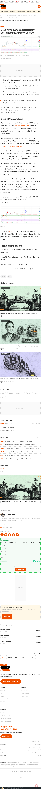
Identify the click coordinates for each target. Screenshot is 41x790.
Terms (20, 777)
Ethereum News (21, 11)
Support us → (6, 736)
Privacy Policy (24, 690)
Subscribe (7, 616)
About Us (2, 690)
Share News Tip (4, 699)
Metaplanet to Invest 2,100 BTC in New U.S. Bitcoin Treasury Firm (19, 313)
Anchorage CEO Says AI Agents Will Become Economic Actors (20, 459)
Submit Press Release (5, 718)
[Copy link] (17, 534)
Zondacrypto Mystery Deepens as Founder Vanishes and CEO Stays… (21, 452)
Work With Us (3, 702)
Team (1, 693)
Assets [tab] (17, 657)
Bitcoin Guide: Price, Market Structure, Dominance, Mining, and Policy (20, 15)
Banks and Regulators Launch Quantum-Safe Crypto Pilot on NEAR (21, 444)
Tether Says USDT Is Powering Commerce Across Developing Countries (22, 448)
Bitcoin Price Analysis (8, 427)
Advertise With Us (5, 715)
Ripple (3, 397)
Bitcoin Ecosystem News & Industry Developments (11, 17)
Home (1, 15)
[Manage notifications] (36, 785)
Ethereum (29, 393)
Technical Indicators (8, 430)
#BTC (9, 276)
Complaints (24, 699)
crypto (36, 393)
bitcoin (2, 469)
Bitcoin (2, 423)
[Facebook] (5, 534)
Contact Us (3, 696)
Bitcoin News (4, 11)
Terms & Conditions (26, 693)
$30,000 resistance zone (22, 126)
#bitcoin (3, 276)
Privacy (20, 780)
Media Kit (2, 712)
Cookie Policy (24, 696)
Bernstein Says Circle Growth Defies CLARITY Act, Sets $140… (19, 441)
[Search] (35, 6)
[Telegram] (13, 534)
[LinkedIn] (9, 534)
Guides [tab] (24, 657)
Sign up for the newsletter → (11, 681)
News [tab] (3, 657)
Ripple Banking (36, 653)
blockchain (10, 393)
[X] (2, 534)
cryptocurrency (20, 393)
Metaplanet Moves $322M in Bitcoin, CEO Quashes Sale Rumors (19, 346)
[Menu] (39, 6)
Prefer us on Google (6, 527)
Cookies (20, 784)
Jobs (1, 705)
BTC (1, 471)
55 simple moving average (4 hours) (11, 146)
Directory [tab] (31, 657)
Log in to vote (20, 569)
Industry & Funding (31, 11)
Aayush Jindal (10, 515)
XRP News (12, 11)
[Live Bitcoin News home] (3, 6)
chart (11, 231)
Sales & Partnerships (5, 721)
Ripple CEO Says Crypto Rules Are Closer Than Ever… (17, 455)
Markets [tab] (10, 657)
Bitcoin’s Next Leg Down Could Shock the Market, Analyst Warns (19, 378)
